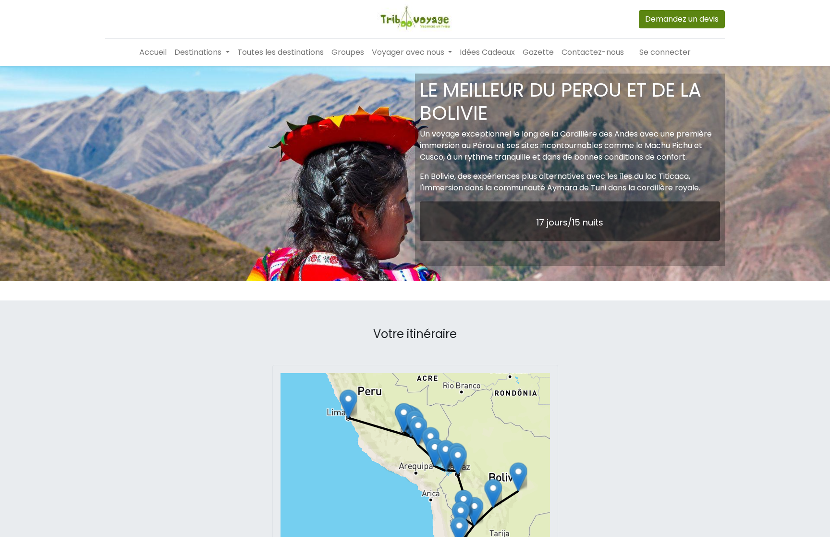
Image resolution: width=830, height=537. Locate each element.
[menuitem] (153, 52)
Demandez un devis (682, 19)
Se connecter (665, 52)
